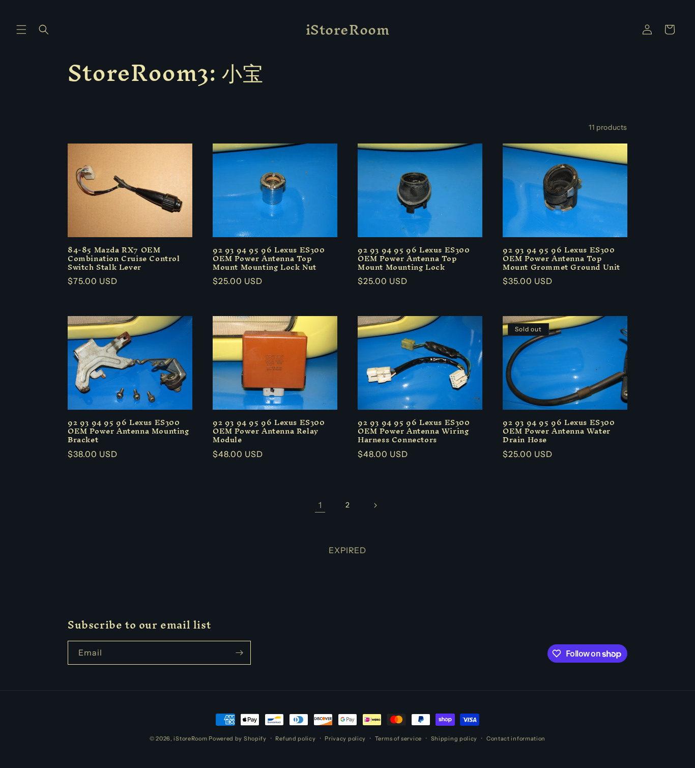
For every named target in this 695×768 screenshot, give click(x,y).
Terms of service (398, 738)
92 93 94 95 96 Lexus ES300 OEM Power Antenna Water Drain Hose (559, 431)
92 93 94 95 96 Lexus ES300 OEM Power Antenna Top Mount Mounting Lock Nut (269, 259)
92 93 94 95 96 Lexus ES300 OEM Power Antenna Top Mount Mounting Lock (414, 259)
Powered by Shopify (238, 738)
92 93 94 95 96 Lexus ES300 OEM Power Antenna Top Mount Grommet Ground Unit (561, 259)
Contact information (515, 738)
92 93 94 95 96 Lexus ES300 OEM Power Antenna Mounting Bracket (128, 431)
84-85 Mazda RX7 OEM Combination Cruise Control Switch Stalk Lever (124, 259)
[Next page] (375, 505)
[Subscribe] (239, 653)
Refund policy (295, 738)
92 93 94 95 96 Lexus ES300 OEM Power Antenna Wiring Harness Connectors (414, 431)
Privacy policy (345, 738)
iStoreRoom (190, 738)
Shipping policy (454, 738)
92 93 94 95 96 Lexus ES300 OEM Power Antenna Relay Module (269, 431)
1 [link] (320, 505)
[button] (21, 29)
